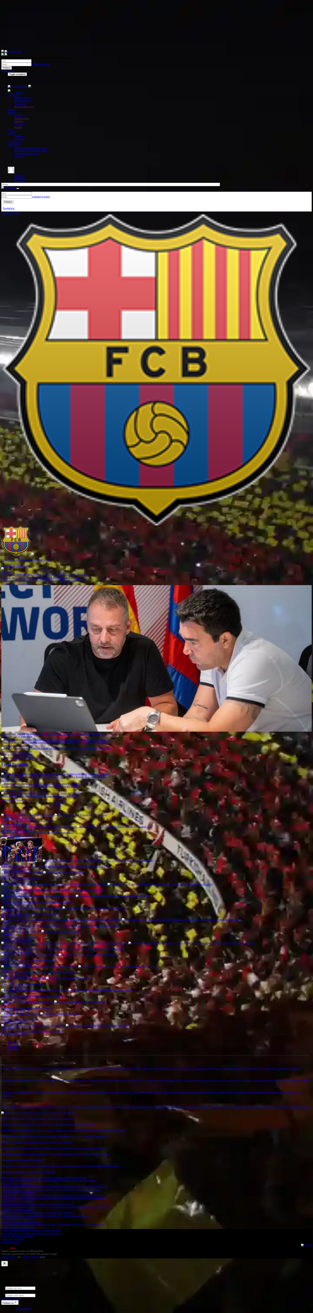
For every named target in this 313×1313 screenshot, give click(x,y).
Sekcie (11, 112)
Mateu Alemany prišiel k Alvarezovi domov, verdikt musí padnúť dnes (37, 1118)
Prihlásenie (20, 181)
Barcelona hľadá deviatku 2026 (30, 150)
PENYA (18, 115)
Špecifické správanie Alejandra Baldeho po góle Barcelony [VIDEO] (37, 1142)
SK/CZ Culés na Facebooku (15, 1233)
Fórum (11, 109)
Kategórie (19, 124)
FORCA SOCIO (23, 98)
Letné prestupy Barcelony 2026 (30, 147)
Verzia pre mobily (10, 1242)
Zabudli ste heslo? (10, 1298)
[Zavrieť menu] (17, 188)
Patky (13, 1248)
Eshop (11, 130)
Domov (19, 92)
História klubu (21, 118)
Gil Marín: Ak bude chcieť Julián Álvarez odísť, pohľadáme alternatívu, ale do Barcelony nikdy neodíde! (55, 1154)
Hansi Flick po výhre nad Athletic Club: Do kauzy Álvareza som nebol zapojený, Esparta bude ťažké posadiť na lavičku (63, 1130)
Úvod (4, 1230)
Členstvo (18, 175)
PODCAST (14, 142)
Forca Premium (14, 764)
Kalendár (19, 139)
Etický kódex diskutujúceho (46, 1233)
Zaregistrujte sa (24, 1308)
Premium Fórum (22, 100)
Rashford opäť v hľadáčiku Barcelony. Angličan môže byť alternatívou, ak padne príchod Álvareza (52, 1148)
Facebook (18, 1239)
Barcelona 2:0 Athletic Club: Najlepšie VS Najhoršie (28, 1171)
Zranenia (18, 156)
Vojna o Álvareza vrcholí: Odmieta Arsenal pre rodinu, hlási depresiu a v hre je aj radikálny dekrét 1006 (54, 1136)
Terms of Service (30, 1257)
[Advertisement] (99, 27)
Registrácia (7, 71)
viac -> (4, 771)
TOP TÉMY (14, 145)
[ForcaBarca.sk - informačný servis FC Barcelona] (156, 53)
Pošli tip (36, 1230)
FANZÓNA (14, 95)
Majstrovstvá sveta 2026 (26, 153)
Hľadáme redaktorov (19, 1230)
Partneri (18, 127)
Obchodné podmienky (22, 1236)
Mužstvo (18, 121)
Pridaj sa (58, 803)
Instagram (6, 1239)
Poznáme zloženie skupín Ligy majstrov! (22, 1160)
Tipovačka (19, 103)
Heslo (4, 1291)
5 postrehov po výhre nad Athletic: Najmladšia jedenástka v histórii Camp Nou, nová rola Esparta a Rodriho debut (60, 1165)
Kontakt (5, 1236)
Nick (3, 1284)
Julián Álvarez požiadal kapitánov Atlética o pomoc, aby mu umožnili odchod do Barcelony (48, 1124)
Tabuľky (18, 136)
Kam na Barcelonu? (24, 106)
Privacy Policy (8, 1257)
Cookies (46, 1230)
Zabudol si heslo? (41, 64)
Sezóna (11, 133)
